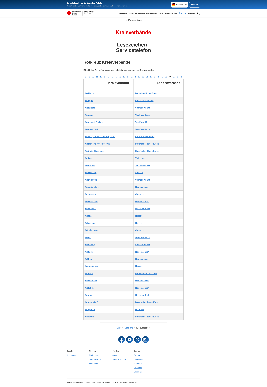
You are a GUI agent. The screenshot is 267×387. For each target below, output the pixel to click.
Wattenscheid (91, 129)
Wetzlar (88, 215)
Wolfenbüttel (91, 280)
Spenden (191, 13)
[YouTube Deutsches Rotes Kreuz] (129, 339)
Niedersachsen (142, 186)
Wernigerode (91, 179)
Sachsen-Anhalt (142, 107)
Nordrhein (139, 309)
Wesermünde (91, 201)
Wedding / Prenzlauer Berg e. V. (100, 136)
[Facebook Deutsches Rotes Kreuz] (121, 339)
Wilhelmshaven (92, 230)
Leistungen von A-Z (119, 359)
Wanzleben (90, 107)
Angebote (123, 13)
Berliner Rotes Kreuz (144, 136)
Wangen (89, 100)
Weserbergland (92, 186)
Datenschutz (138, 359)
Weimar (88, 158)
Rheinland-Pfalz (142, 208)
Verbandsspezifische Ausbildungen (142, 13)
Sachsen (139, 172)
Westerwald (90, 208)
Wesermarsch (91, 194)
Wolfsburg (89, 287)
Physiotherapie (171, 13)
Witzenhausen (91, 266)
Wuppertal (90, 309)
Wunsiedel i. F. (92, 302)
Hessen (138, 215)
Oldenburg (140, 194)
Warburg (89, 114)
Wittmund (89, 258)
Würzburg (89, 316)
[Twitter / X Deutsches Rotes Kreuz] (137, 339)
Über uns (182, 13)
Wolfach (89, 273)
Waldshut (89, 93)
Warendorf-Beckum (94, 122)
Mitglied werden (95, 355)
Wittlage (89, 251)
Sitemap (137, 355)
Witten (88, 237)
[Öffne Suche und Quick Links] (198, 13)
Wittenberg (90, 244)
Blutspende (93, 363)
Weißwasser (90, 172)
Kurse (161, 13)
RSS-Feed (138, 367)
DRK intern (138, 372)
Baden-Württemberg (144, 100)
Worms (88, 294)
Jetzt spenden (72, 355)
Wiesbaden (90, 222)
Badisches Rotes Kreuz (146, 93)
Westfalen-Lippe (142, 114)
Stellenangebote (95, 359)
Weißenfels (90, 165)
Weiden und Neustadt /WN (97, 143)
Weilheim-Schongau (94, 150)
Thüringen (140, 158)
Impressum (138, 363)
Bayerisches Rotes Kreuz (147, 143)
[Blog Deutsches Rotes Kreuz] (145, 339)
